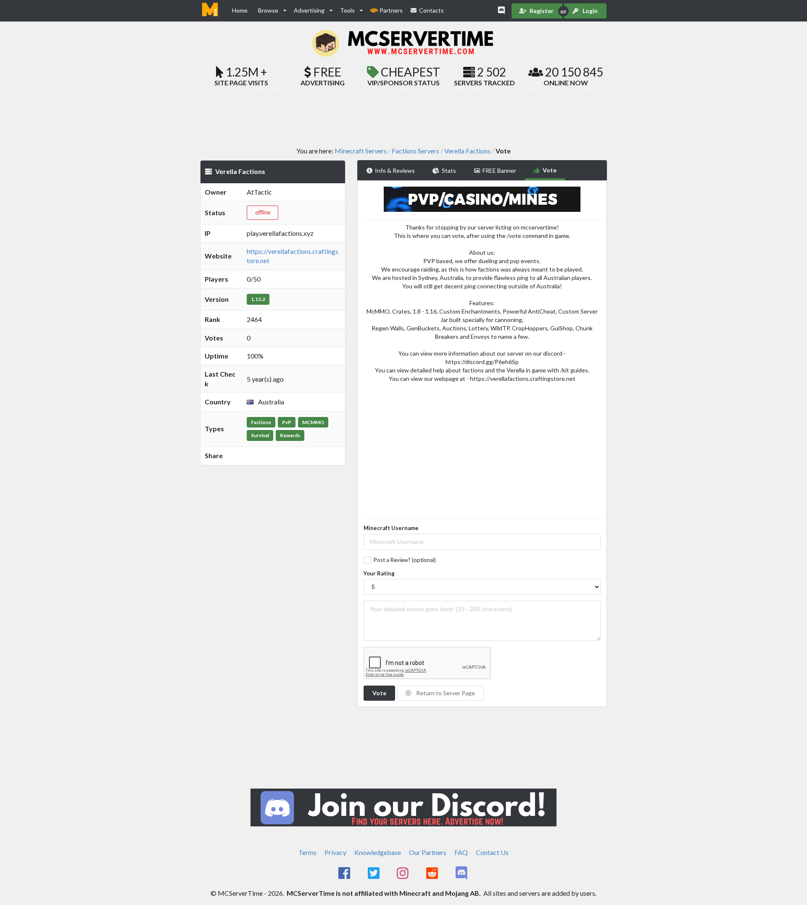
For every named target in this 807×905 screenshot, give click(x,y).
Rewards (290, 435)
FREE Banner (499, 170)
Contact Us (492, 852)
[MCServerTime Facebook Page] (344, 873)
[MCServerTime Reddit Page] (432, 873)
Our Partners (427, 852)
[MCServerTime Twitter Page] (374, 873)
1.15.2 (258, 299)
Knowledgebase (377, 852)
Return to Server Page (445, 693)
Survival (260, 435)
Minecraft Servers (361, 151)
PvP (286, 422)
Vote (549, 170)
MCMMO (313, 422)
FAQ (461, 852)
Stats (449, 170)
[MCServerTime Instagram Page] (403, 873)
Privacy (335, 852)
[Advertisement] (403, 120)
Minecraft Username (391, 528)
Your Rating (379, 573)
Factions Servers (415, 151)
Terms (307, 852)
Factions (261, 422)
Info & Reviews (395, 170)
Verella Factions (467, 151)
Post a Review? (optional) (405, 560)
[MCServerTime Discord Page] (462, 873)
